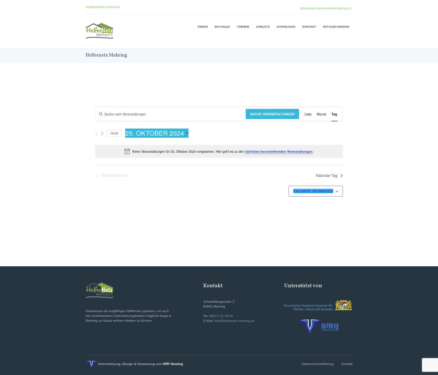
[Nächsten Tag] (102, 133)
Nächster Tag (326, 175)
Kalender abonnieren (313, 191)
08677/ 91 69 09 (221, 316)
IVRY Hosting (173, 364)
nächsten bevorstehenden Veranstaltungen (279, 151)
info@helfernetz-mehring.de (103, 7)
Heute (114, 133)
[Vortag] (96, 133)
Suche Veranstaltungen (272, 114)
